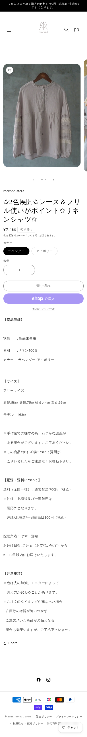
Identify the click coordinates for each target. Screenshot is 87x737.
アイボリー (46, 252)
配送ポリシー (35, 723)
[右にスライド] (53, 180)
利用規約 (18, 723)
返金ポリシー (44, 716)
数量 (6, 261)
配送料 (12, 235)
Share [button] (13, 643)
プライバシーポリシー (69, 716)
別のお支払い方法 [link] (43, 309)
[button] (9, 30)
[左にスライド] (34, 180)
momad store (23, 716)
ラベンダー (18, 252)
